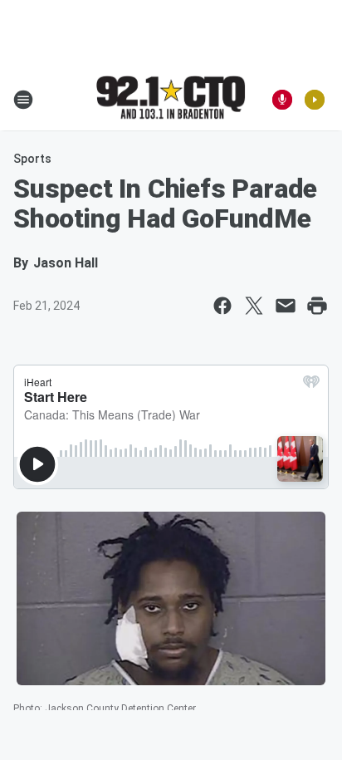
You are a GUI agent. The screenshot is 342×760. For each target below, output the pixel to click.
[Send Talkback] (282, 100)
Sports (32, 158)
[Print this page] (317, 305)
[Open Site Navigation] (23, 100)
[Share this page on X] (254, 305)
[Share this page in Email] (285, 305)
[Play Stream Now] (315, 100)
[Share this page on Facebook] (222, 305)
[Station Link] (171, 99)
